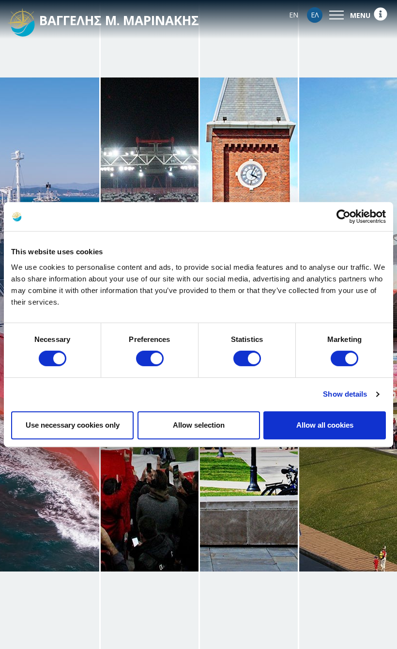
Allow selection (199, 425)
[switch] (150, 358)
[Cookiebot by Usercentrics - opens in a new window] (343, 216)
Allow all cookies (324, 425)
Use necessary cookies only (73, 425)
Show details (345, 394)
